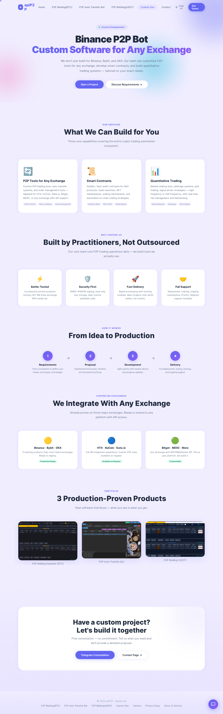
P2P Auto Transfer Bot (92, 7)
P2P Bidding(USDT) (123, 7)
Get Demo (195, 7)
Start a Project (89, 84)
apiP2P (27, 7)
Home (41, 7)
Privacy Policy (152, 705)
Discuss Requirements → (127, 84)
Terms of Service (173, 705)
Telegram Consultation (95, 655)
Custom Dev (148, 7)
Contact (166, 7)
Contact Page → (132, 655)
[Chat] (213, 704)
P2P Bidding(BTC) (62, 7)
